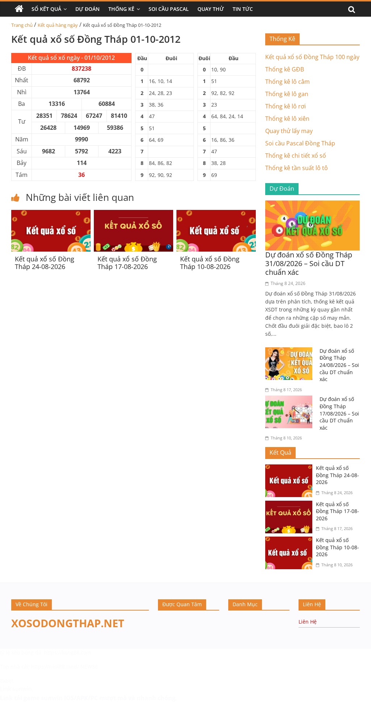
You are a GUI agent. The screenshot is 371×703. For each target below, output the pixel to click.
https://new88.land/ (55, 666)
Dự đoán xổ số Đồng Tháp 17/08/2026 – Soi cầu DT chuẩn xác (339, 413)
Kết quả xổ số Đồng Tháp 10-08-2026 (209, 263)
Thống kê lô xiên (287, 119)
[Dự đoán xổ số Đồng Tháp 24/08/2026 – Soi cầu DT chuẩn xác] (290, 352)
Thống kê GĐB (284, 69)
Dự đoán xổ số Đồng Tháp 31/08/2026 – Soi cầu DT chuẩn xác (308, 263)
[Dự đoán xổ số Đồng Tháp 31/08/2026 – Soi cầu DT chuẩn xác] (312, 205)
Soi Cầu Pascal (169, 8)
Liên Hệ (308, 621)
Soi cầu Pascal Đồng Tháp (300, 143)
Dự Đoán (87, 8)
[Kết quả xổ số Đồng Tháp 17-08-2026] (133, 214)
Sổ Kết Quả (46, 8)
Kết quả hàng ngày (58, 25)
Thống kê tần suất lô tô (296, 168)
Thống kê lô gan (286, 94)
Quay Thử (210, 8)
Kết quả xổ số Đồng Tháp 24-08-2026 (44, 263)
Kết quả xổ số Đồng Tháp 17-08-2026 (127, 263)
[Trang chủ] (19, 9)
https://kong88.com (67, 652)
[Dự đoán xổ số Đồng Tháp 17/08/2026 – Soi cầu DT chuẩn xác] (290, 400)
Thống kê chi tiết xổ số (295, 156)
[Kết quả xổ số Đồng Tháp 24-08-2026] (51, 214)
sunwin (52, 698)
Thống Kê (121, 8)
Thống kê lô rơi (285, 106)
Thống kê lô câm (287, 82)
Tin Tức (243, 8)
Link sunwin (16, 689)
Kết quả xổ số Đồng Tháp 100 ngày (312, 57)
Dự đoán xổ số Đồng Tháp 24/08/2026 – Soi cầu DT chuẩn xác (339, 364)
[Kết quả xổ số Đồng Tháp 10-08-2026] (216, 214)
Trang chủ (22, 25)
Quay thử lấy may (289, 131)
